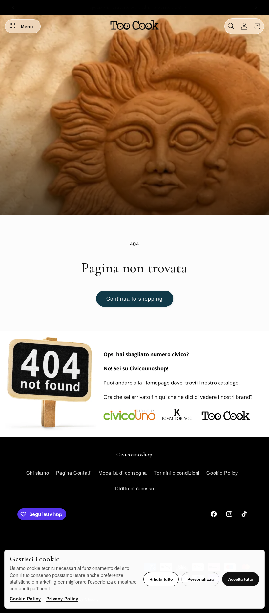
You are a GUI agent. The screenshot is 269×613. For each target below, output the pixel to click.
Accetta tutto (240, 579)
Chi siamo (37, 472)
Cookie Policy (25, 598)
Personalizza (200, 579)
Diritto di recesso (134, 488)
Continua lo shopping (134, 298)
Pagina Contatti (74, 472)
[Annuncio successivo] (256, 7)
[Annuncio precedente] (13, 7)
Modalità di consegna (122, 472)
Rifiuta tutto (161, 579)
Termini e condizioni (176, 472)
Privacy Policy (62, 598)
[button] (231, 26)
